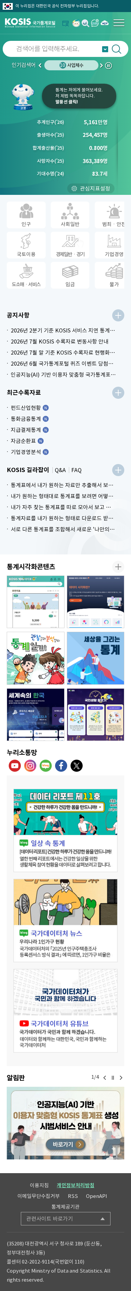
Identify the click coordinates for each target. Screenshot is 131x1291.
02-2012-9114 (37, 1262)
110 (79, 1262)
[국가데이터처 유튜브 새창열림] (15, 766)
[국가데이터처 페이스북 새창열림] (61, 766)
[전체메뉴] (119, 22)
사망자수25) (50, 161)
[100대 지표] (35, 602)
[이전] (104, 1077)
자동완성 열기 (105, 49)
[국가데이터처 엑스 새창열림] (77, 766)
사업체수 (71, 65)
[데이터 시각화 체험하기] (95, 602)
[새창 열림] (65, 830)
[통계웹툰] (35, 658)
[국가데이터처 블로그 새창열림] (46, 766)
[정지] (113, 1077)
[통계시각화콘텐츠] (118, 567)
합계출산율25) (48, 148)
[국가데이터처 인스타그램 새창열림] (30, 766)
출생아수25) (50, 135)
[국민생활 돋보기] (95, 715)
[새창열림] (76, 23)
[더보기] (118, 315)
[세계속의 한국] (35, 715)
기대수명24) (50, 174)
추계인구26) (50, 122)
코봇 (25, 97)
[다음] (121, 1077)
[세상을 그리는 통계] (95, 658)
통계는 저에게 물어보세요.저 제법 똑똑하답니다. (79, 96)
